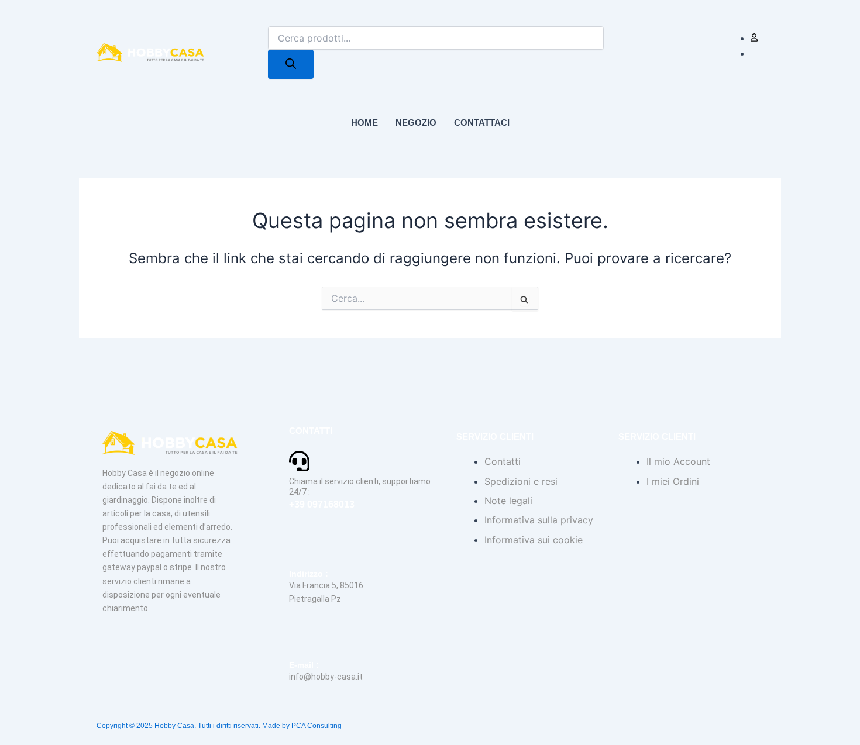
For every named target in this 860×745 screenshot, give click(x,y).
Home (364, 122)
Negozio (415, 122)
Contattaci (482, 122)
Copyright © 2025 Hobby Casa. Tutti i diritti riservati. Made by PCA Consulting (219, 726)
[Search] (291, 64)
